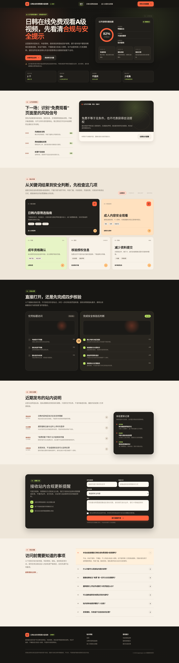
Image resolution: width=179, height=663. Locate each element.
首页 (81, 4)
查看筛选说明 (32, 58)
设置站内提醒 (144, 136)
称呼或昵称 (90, 480)
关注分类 (89, 489)
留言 (88, 498)
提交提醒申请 (116, 518)
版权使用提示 (127, 641)
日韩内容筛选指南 (92, 4)
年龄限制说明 (127, 638)
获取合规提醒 (144, 4)
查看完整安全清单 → (31, 572)
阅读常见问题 (49, 58)
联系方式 (121, 480)
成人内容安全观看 (107, 4)
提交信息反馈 (127, 644)
